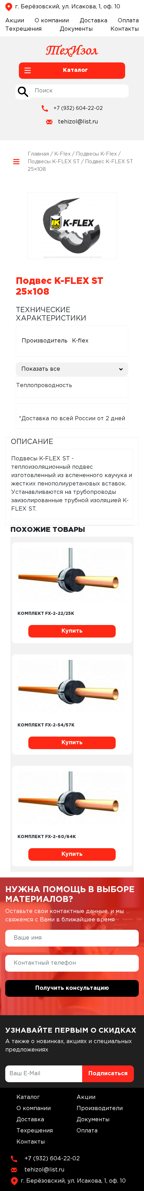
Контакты (124, 29)
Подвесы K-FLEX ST (54, 161)
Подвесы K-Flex (96, 154)
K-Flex (62, 154)
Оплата (128, 20)
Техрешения (23, 29)
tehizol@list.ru (78, 122)
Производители (100, 1108)
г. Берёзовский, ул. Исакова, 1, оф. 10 (67, 6)
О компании (52, 20)
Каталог (28, 1097)
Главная (38, 154)
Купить (72, 631)
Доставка (93, 20)
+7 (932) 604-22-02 (78, 108)
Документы (76, 29)
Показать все (40, 369)
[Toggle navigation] (16, 162)
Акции (14, 20)
